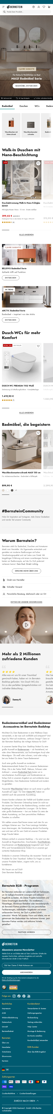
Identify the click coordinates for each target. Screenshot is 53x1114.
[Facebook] (19, 996)
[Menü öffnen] (3, 6)
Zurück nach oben (24, 1100)
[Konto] (39, 7)
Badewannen (23, 749)
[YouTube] (28, 996)
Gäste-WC (31, 791)
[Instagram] (14, 996)
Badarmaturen (24, 844)
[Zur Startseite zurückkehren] (14, 6)
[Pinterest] (23, 996)
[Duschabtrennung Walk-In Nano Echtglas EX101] (21, 180)
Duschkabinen (44, 842)
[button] (7, 222)
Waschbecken (17, 788)
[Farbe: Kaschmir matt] (3, 490)
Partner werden (26, 932)
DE (7, 1069)
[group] (26, 55)
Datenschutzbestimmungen (11, 980)
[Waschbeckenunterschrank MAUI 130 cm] (21, 449)
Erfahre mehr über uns (26, 571)
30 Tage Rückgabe (24, 98)
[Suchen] (4, 12)
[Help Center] (33, 7)
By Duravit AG (8, 98)
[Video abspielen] (26, 625)
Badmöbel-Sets (25, 772)
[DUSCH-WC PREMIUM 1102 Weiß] (21, 362)
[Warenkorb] (49, 7)
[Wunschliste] (44, 7)
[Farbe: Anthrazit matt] (12, 490)
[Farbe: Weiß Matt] (7, 490)
